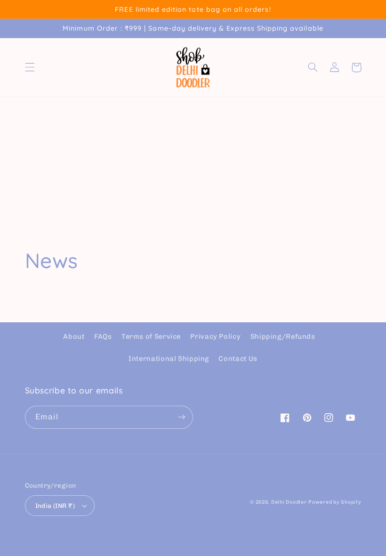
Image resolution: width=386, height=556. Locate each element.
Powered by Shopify (334, 502)
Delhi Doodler (289, 502)
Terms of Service (151, 336)
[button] (29, 67)
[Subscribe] (182, 417)
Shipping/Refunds (282, 336)
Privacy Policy (215, 336)
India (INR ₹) (55, 505)
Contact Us (237, 358)
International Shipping (169, 358)
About (73, 336)
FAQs (103, 336)
